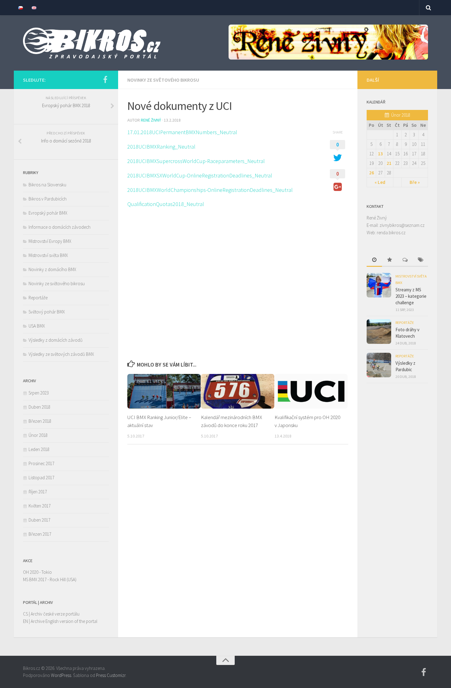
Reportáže (38, 298)
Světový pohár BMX (47, 312)
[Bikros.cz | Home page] (91, 43)
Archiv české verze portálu (55, 614)
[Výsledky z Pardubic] (379, 365)
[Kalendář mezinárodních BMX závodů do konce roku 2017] (237, 391)
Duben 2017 (39, 520)
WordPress (61, 675)
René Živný (151, 120)
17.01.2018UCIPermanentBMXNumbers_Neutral (182, 132)
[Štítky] (420, 260)
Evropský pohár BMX (48, 213)
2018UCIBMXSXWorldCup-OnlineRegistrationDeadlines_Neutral (199, 175)
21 (389, 163)
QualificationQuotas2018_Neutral (165, 204)
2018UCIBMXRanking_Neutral (161, 146)
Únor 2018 (38, 435)
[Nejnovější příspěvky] (374, 260)
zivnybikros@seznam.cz (402, 225)
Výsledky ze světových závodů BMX (61, 354)
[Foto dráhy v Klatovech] (379, 331)
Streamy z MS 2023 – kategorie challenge (410, 296)
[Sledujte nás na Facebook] (105, 79)
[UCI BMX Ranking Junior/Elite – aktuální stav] (164, 391)
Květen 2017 (40, 506)
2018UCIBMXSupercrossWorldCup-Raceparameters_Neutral (196, 161)
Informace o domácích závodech (60, 227)
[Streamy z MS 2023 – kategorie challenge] (379, 285)
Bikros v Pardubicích (48, 199)
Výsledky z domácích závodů (56, 340)
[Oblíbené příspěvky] (389, 260)
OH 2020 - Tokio (37, 572)
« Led (380, 182)
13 (380, 154)
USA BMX (37, 326)
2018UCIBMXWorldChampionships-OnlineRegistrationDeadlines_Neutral (210, 189)
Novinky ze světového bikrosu (163, 80)
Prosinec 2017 (41, 463)
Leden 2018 (39, 449)
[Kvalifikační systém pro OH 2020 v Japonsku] (311, 391)
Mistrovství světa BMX (48, 255)
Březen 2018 (40, 421)
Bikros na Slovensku (47, 185)
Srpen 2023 (39, 393)
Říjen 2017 (38, 492)
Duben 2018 (39, 407)
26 (371, 173)
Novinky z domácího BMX (52, 269)
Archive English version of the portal (64, 621)
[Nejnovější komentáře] (405, 260)
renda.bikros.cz (391, 232)
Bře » (415, 182)
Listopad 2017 (41, 477)
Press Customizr (110, 675)
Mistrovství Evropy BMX (50, 241)
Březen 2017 (40, 534)
